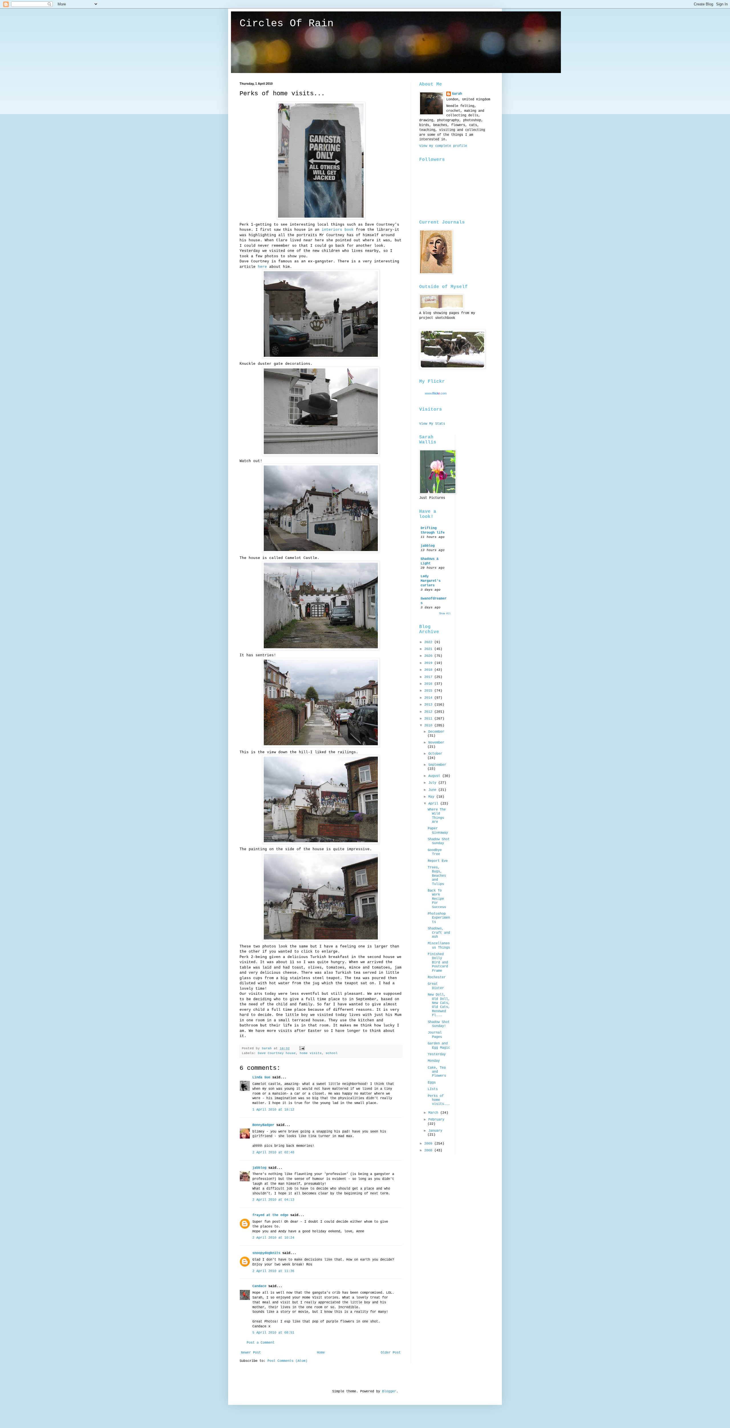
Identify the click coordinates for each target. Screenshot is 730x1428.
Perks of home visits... (439, 1100)
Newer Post (251, 1353)
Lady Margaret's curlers (431, 581)
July (433, 783)
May (432, 797)
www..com (436, 393)
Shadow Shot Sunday (439, 841)
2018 (429, 670)
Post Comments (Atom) (287, 1361)
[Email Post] (302, 1048)
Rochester (437, 977)
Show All (445, 613)
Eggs (432, 1083)
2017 (429, 677)
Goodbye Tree (435, 852)
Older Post (391, 1353)
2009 (429, 1144)
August (435, 776)
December (436, 732)
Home (321, 1353)
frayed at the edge (270, 1215)
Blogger (389, 1391)
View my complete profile (443, 146)
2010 (429, 726)
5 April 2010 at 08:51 (273, 1333)
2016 (429, 684)
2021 (429, 649)
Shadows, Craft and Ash (439, 933)
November (436, 743)
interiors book (339, 230)
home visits (311, 1053)
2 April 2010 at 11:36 (273, 1271)
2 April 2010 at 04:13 (273, 1200)
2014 (429, 698)
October (435, 754)
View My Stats (432, 424)
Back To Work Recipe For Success (437, 899)
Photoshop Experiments (439, 918)
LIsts (433, 1089)
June (433, 790)
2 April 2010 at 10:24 (273, 1238)
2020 (429, 656)
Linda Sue (261, 1077)
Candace (259, 1286)
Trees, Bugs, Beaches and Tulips (437, 876)
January (435, 1131)
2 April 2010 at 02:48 (273, 1152)
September (437, 765)
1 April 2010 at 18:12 (273, 1110)
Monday (434, 1061)
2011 (429, 719)
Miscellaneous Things (439, 945)
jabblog (259, 1168)
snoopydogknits (266, 1253)
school (332, 1053)
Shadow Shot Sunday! (439, 1024)
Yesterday (437, 1054)
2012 (429, 712)
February (436, 1120)
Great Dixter (436, 986)
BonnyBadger (263, 1125)
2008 (429, 1150)
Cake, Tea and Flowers (437, 1072)
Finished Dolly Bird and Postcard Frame (438, 962)
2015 (429, 691)
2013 (429, 705)
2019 (429, 663)
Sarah (457, 94)
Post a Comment (261, 1343)
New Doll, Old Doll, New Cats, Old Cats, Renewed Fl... (439, 1005)
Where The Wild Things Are (437, 816)
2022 (429, 642)
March (434, 1113)
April (434, 804)
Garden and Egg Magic (439, 1046)
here (262, 267)
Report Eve (438, 861)
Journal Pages (435, 1035)
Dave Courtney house (277, 1053)
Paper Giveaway (438, 830)
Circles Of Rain (287, 23)
